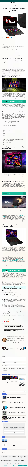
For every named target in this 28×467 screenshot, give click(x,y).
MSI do (7, 294)
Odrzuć (14, 465)
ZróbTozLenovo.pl (14, 2)
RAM (5, 299)
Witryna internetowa (5, 365)
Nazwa (3, 362)
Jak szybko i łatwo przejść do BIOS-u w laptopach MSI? (6, 382)
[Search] (25, 3)
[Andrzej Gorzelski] (4, 340)
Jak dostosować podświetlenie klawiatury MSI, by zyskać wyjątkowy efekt (22, 384)
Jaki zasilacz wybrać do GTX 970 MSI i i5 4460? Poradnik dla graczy (13, 325)
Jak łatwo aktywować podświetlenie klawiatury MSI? (11, 330)
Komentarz (4, 356)
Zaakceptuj (22, 465)
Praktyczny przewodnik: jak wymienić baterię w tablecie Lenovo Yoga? (16, 418)
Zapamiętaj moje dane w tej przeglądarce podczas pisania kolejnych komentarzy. (13, 368)
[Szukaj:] (13, 391)
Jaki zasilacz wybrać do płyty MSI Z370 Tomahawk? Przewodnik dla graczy (14, 329)
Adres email (16, 362)
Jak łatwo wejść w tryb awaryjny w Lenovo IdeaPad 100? (16, 407)
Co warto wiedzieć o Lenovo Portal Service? (14, 397)
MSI (11, 69)
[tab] (3, 437)
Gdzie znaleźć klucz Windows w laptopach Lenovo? (15, 402)
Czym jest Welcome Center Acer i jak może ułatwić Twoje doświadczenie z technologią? (16, 440)
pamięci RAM (13, 113)
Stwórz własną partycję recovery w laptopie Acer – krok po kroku (16, 445)
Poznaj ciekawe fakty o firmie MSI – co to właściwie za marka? (14, 382)
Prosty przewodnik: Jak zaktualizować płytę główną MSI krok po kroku (13, 326)
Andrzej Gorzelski (9, 335)
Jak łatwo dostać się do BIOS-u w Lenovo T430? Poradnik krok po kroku (16, 413)
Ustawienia (5, 465)
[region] (14, 461)
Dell (2, 452)
